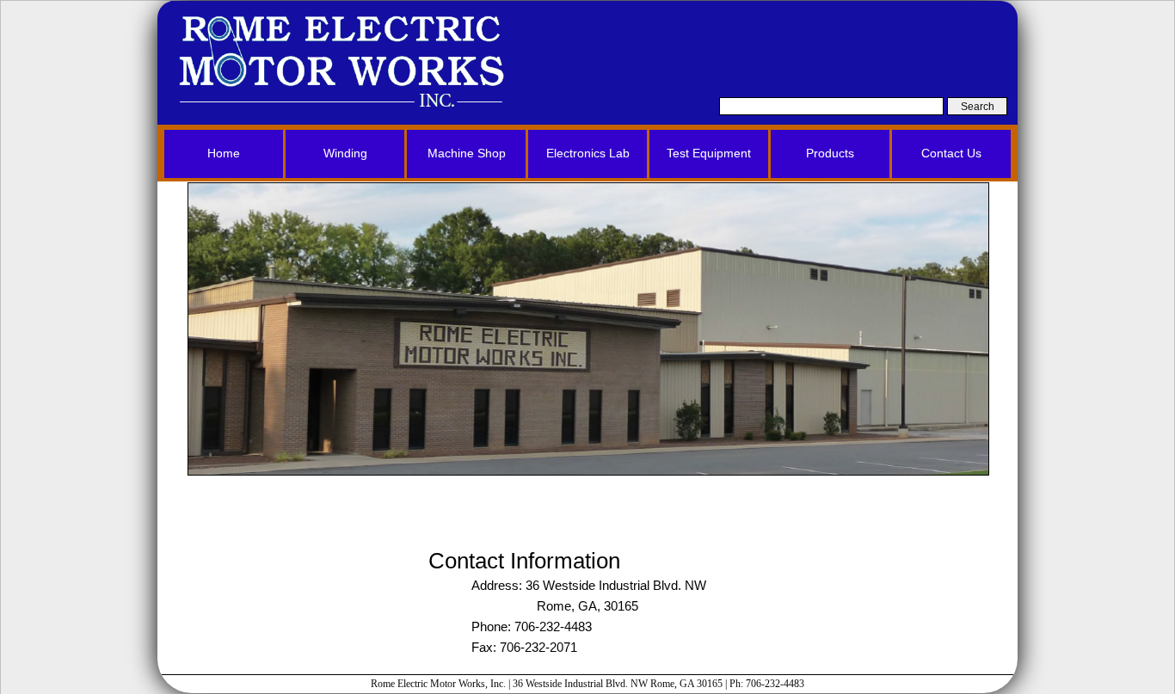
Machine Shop (467, 153)
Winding (345, 153)
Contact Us (951, 153)
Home (223, 153)
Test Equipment (709, 153)
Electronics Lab (588, 153)
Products (830, 153)
